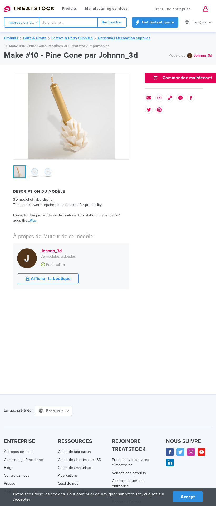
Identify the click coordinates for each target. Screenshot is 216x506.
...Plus (32, 220)
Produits (69, 8)
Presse (9, 483)
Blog (7, 467)
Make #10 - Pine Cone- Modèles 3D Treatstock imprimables (59, 46)
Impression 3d (22, 22)
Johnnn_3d (203, 55)
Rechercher (112, 22)
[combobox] (68, 22)
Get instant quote (157, 22)
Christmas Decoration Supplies (124, 38)
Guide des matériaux (75, 467)
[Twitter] (180, 452)
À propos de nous (18, 452)
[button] (124, 77)
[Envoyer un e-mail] (149, 98)
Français (55, 410)
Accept (188, 496)
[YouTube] (201, 452)
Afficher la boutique (50, 278)
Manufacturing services (106, 8)
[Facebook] (170, 452)
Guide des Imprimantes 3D (79, 459)
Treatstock (29, 9)
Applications (68, 475)
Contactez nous (17, 475)
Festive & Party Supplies (72, 38)
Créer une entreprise (172, 9)
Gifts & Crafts (34, 38)
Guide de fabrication (74, 452)
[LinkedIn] (170, 462)
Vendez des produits (129, 473)
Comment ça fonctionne (23, 459)
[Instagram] (191, 452)
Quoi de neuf (69, 483)
